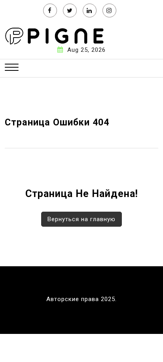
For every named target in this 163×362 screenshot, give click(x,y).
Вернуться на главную (81, 219)
